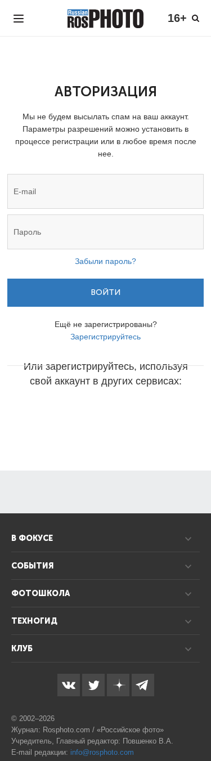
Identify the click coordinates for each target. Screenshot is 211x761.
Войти (105, 292)
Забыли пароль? (105, 261)
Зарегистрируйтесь (105, 336)
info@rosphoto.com (102, 752)
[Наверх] (196, 723)
